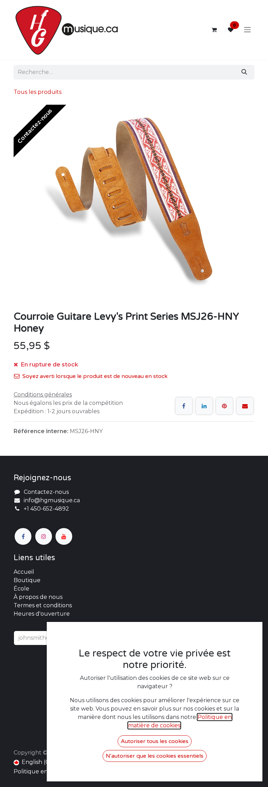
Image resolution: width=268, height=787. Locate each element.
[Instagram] (43, 536)
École (21, 588)
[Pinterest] (224, 406)
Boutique (27, 580)
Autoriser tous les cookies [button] (154, 741)
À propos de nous (38, 597)
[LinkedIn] (204, 406)
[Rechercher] (244, 72)
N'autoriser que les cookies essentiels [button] (154, 755)
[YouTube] (63, 536)
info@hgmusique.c (50, 500)
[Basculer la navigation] (247, 30)
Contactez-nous (46, 492)
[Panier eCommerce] (214, 30)
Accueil (24, 572)
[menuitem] (34, 762)
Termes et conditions (43, 605)
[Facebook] (184, 406)
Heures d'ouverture (42, 613)
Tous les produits (37, 92)
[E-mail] (245, 406)
